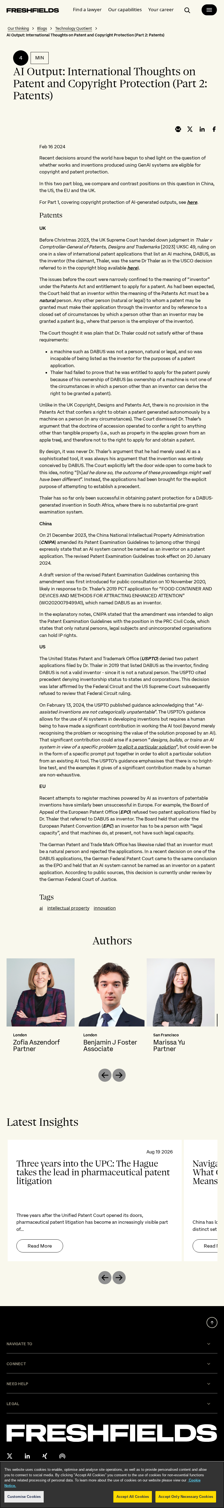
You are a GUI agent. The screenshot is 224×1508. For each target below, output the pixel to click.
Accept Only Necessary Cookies (185, 1497)
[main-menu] (209, 10)
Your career (161, 9)
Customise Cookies (24, 1497)
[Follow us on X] (10, 1456)
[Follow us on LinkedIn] (27, 1456)
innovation (105, 908)
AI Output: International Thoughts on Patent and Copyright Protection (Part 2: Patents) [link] (85, 35)
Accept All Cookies (132, 1497)
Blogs (42, 28)
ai (41, 908)
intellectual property (68, 908)
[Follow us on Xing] (45, 1456)
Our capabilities (125, 9)
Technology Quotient (73, 28)
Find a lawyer (87, 9)
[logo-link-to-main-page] (33, 11)
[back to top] (212, 1322)
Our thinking (18, 28)
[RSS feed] (62, 1456)
